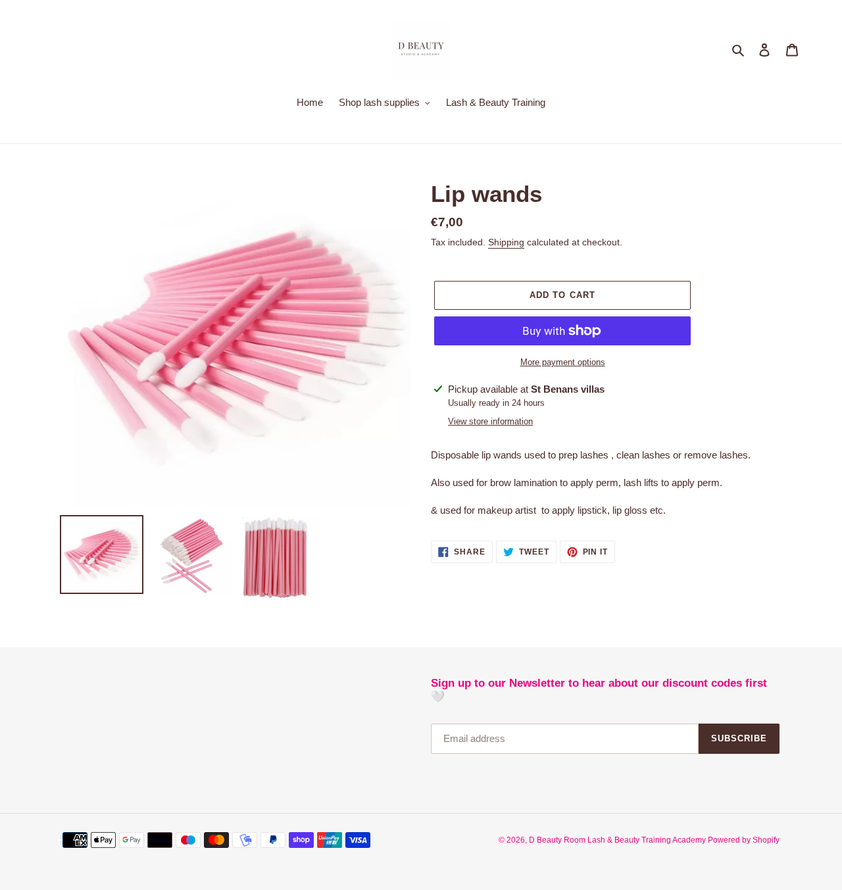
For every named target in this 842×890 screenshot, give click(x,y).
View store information (490, 421)
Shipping (506, 242)
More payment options (562, 362)
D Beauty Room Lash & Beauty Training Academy (618, 840)
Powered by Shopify (744, 840)
